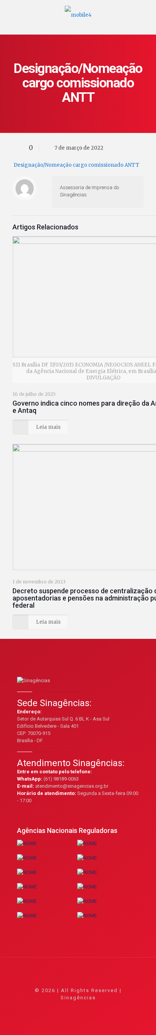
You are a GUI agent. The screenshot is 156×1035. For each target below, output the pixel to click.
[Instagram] (99, 1008)
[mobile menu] (145, 11)
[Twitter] (68, 1008)
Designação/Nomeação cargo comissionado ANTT (76, 165)
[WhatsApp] (47, 1008)
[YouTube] (78, 1008)
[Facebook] (58, 1008)
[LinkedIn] (88, 1008)
